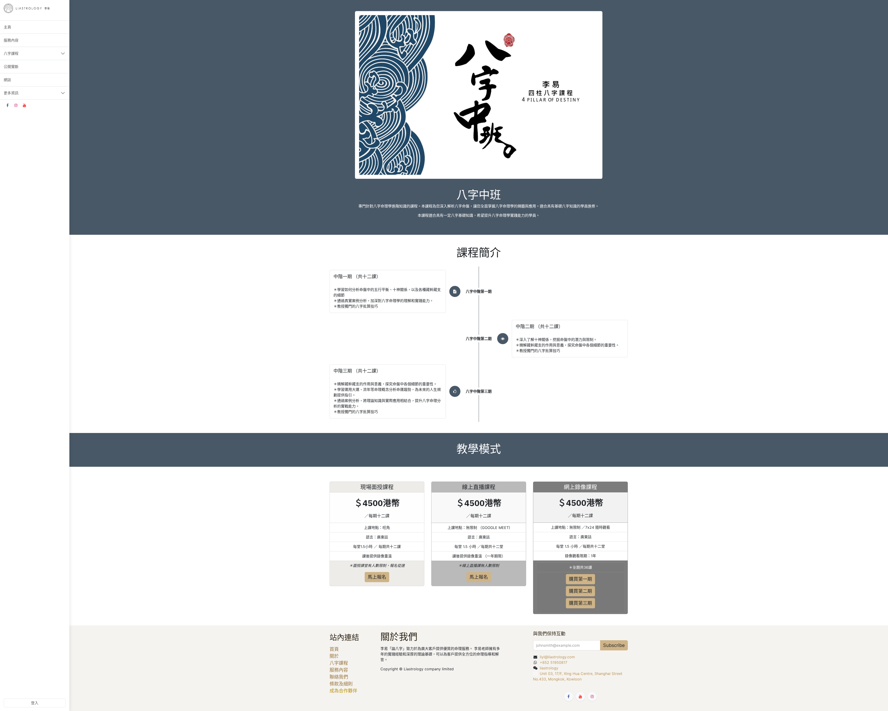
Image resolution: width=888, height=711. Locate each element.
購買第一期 (580, 579)
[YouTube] (24, 105)
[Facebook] (7, 105)
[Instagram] (16, 105)
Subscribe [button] (614, 645)
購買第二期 (580, 591)
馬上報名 (377, 577)
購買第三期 (580, 603)
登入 (34, 703)
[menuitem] (34, 27)
